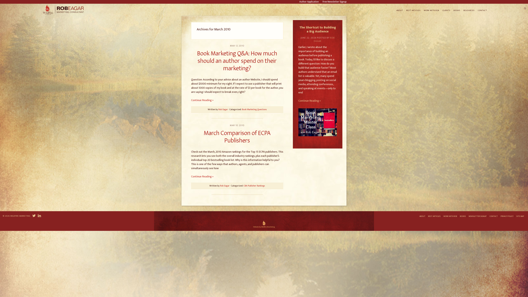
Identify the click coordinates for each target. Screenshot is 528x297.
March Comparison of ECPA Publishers (237, 137)
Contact (494, 216)
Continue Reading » (202, 100)
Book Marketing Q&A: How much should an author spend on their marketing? (237, 60)
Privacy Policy (507, 216)
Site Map (520, 216)
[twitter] (34, 216)
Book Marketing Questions (254, 109)
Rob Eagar (64, 10)
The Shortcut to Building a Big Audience (317, 29)
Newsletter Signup (478, 216)
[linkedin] (40, 216)
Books (463, 216)
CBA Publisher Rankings (254, 186)
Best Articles (434, 216)
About (422, 216)
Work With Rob (450, 216)
